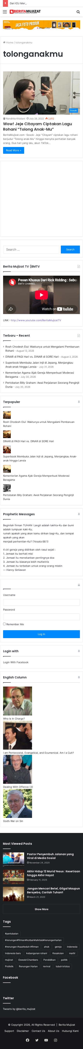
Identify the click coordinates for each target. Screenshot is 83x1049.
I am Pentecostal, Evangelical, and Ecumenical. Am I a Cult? (38, 752)
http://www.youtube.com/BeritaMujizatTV (36, 320)
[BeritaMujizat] (25, 12)
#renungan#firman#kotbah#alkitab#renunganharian (33, 940)
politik (64, 959)
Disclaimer (23, 1030)
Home (9, 42)
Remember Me (15, 624)
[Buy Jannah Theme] (41, 24)
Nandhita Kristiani (15, 118)
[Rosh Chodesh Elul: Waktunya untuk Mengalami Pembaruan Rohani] (7, 417)
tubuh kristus (63, 966)
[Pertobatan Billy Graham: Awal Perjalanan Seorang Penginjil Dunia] (7, 490)
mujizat (9, 959)
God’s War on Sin (13, 821)
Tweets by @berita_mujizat (19, 1008)
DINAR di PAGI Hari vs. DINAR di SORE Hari (32, 356)
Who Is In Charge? (14, 718)
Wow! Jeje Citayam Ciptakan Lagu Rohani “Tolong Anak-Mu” (37, 126)
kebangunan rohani (36, 953)
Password (9, 609)
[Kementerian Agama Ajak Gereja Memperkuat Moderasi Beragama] (7, 471)
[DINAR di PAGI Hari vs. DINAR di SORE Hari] (7, 437)
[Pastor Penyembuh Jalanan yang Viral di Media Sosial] (13, 859)
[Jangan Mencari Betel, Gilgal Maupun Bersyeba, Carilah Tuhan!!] (13, 894)
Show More (41, 909)
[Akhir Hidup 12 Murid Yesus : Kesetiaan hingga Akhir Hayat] (13, 877)
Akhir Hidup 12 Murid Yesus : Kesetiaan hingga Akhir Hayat (53, 873)
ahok (46, 946)
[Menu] (5, 13)
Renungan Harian (28, 966)
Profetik (9, 966)
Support (9, 1030)
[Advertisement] (41, 201)
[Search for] (78, 13)
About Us (53, 1030)
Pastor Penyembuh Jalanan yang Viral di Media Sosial (50, 856)
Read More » (13, 150)
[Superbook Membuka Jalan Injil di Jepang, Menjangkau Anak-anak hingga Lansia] (7, 452)
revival (46, 966)
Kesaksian (58, 953)
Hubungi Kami (70, 1030)
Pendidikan (49, 959)
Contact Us (38, 1030)
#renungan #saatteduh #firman (22, 946)
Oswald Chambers (28, 959)
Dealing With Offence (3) (18, 786)
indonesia (72, 946)
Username (9, 594)
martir (72, 953)
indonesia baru (13, 953)
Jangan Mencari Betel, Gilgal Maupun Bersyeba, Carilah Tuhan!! (53, 890)
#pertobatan (11, 933)
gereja (58, 946)
